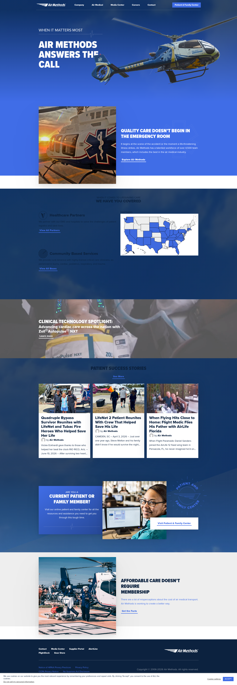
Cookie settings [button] (214, 679)
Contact (152, 5)
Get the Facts (129, 610)
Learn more (46, 335)
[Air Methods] (51, 5)
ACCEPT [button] (228, 679)
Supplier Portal (76, 649)
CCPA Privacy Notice (49, 671)
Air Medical (97, 5)
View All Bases (48, 268)
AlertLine (93, 649)
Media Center (117, 5)
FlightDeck (44, 653)
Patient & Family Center (186, 5)
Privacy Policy (81, 667)
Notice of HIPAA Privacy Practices (55, 667)
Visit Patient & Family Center (174, 523)
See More (118, 376)
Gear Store (59, 653)
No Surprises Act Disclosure (76, 671)
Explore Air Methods (133, 159)
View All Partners (50, 230)
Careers (136, 5)
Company (79, 5)
